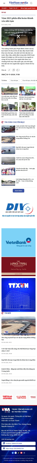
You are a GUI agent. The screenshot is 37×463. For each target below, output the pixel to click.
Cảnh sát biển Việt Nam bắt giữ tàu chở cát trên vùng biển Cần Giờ (25, 127)
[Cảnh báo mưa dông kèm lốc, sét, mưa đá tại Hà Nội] (8, 161)
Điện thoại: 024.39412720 (15, 448)
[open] (4, 3)
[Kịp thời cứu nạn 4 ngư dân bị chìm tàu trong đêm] (8, 150)
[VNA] (13, 453)
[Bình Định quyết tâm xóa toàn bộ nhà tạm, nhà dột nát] (9, 106)
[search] (33, 3)
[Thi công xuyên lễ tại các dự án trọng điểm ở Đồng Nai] (8, 139)
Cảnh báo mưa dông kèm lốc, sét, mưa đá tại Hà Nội (25, 159)
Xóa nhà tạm (14, 80)
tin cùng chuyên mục (14, 122)
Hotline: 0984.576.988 (14, 443)
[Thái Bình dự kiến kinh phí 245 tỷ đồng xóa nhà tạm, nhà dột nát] (27, 106)
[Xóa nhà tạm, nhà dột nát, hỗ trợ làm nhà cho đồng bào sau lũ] (9, 90)
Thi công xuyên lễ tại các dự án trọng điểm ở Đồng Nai (25, 137)
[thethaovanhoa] (7, 397)
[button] (17, 310)
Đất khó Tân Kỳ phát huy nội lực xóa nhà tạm (26, 98)
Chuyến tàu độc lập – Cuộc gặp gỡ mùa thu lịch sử (25, 169)
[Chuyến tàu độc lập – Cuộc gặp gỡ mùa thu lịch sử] (8, 171)
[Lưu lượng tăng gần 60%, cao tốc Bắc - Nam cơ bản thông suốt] (8, 182)
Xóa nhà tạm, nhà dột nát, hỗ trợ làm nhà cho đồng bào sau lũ (9, 98)
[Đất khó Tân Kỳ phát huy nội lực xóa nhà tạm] (27, 91)
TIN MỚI (4, 8)
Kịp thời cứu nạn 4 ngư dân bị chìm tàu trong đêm (25, 148)
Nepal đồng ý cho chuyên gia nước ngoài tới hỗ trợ (18, 380)
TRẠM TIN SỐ (13, 8)
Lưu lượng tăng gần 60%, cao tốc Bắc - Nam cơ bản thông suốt (25, 181)
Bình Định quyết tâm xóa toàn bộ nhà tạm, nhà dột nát (9, 114)
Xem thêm (18, 191)
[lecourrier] (21, 397)
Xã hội (3, 12)
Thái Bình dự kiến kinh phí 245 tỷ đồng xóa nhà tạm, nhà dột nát (26, 114)
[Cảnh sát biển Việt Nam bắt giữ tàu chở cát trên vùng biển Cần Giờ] (8, 129)
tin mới (7, 313)
